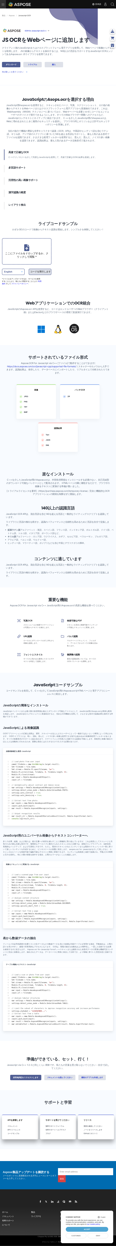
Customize (76, 1236)
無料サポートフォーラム (55, 1126)
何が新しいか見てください (13, 72)
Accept (87, 1229)
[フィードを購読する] (76, 1202)
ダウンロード (11, 64)
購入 (54, 64)
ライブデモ (36, 1216)
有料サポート (8, 1220)
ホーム (5, 1212)
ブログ (48, 1133)
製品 (33, 1212)
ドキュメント (12, 1126)
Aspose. (12, 15)
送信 (62, 1179)
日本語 (98, 4)
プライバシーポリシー (19, 284)
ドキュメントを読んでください (59, 1077)
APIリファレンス (13, 1130)
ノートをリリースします (93, 1130)
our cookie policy (93, 1224)
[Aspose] (19, 4)
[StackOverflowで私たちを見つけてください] (58, 1202)
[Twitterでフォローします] (46, 1202)
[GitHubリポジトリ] (70, 1202)
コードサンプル (13, 1133)
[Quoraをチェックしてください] (64, 1202)
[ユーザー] (105, 4)
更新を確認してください (93, 1126)
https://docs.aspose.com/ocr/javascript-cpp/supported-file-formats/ (41, 366)
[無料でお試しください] (112, 45)
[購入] (112, 31)
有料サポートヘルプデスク (56, 1130)
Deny (98, 1236)
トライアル (32, 64)
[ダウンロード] (112, 38)
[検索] (112, 4)
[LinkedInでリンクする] (52, 1202)
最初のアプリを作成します (92, 1077)
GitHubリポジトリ (91, 1133)
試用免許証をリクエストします (25, 1077)
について (6, 1224)
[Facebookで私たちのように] (40, 1202)
